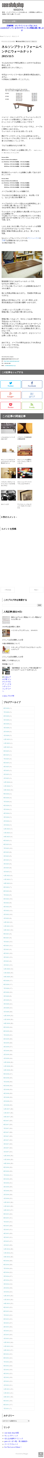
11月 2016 (7, 1159)
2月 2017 (6, 1148)
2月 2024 (6, 821)
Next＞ (36, 590)
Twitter (11, 386)
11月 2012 (7, 1346)
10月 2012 (7, 1350)
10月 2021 (7, 930)
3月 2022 (6, 910)
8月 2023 (6, 844)
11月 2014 (7, 1253)
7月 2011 (6, 1408)
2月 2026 (6, 731)
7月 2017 (6, 1128)
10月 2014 (7, 1257)
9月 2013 (6, 1307)
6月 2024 (6, 805)
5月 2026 (6, 720)
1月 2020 (6, 1011)
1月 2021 (6, 965)
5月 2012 (6, 1369)
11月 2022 (7, 879)
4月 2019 (6, 1046)
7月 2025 (6, 759)
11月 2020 (7, 973)
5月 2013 (6, 1323)
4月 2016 (6, 1187)
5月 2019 (6, 1043)
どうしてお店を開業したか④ (12, 657)
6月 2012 (6, 1366)
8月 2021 (6, 938)
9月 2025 (6, 751)
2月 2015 (6, 1241)
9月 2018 (6, 1074)
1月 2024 (6, 825)
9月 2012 (6, 1354)
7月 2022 (6, 895)
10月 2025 (7, 747)
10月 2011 (7, 1397)
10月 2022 (7, 883)
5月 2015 (6, 1229)
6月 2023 (6, 852)
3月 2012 (6, 1377)
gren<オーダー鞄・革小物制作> (16, 1441)
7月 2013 (6, 1315)
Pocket (10, 407)
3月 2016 (6, 1190)
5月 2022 (6, 903)
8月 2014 (6, 1264)
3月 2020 (6, 1004)
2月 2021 (6, 961)
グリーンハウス (33, 238)
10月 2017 (7, 1117)
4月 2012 (6, 1373)
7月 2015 (6, 1222)
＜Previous (7, 590)
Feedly (32, 407)
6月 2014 (6, 1272)
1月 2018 (6, 1105)
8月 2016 (6, 1171)
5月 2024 (6, 809)
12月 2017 (7, 1109)
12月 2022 (7, 875)
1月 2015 (6, 1245)
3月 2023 (6, 864)
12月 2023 (7, 829)
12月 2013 (7, 1295)
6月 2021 (6, 945)
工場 (3, 240)
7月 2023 (6, 848)
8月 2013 (6, 1311)
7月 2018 (6, 1082)
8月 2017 (6, 1124)
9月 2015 (6, 1214)
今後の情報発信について (11, 643)
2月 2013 (6, 1334)
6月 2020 (6, 992)
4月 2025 (6, 766)
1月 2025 (6, 778)
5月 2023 (6, 856)
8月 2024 (6, 798)
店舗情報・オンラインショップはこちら (22, 25)
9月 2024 (6, 794)
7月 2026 (6, 712)
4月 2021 (6, 953)
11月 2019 (7, 1019)
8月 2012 (6, 1358)
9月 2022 (6, 887)
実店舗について (7, 664)
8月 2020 (6, 984)
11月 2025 (7, 743)
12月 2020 (7, 969)
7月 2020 (6, 988)
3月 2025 (6, 770)
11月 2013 (7, 1299)
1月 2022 (6, 918)
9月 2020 (6, 980)
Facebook (32, 386)
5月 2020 (6, 996)
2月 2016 (6, 1194)
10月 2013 (7, 1303)
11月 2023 (7, 833)
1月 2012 (6, 1385)
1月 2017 (6, 1152)
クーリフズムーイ (11, 1444)
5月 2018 (6, 1089)
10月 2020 (7, 976)
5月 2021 (6, 949)
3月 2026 (6, 727)
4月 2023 (6, 860)
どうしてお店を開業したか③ (12, 640)
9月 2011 (6, 1401)
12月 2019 (7, 1015)
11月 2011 (7, 1393)
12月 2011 (7, 1389)
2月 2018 (6, 1101)
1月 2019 (6, 1058)
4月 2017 (6, 1140)
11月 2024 (7, 786)
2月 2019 (6, 1054)
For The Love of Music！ (13, 1447)
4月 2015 (6, 1233)
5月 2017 (6, 1136)
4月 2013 (6, 1327)
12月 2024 (7, 782)
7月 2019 (6, 1035)
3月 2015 (6, 1237)
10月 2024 (7, 790)
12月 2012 (7, 1342)
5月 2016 (6, 1183)
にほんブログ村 (8, 696)
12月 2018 (7, 1062)
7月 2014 (6, 1268)
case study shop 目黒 (11, 1433)
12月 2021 (7, 922)
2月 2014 (6, 1288)
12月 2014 (7, 1249)
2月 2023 (6, 868)
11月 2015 (7, 1206)
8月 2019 (6, 1031)
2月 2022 (6, 914)
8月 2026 (6, 708)
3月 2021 (6, 957)
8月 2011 (6, 1404)
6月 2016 (6, 1179)
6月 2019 (6, 1039)
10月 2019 (7, 1023)
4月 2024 (6, 813)
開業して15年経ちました (11, 660)
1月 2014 (6, 1292)
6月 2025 (6, 762)
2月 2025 (6, 774)
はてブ (32, 395)
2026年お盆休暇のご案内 (11, 627)
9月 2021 (6, 934)
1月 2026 (6, 735)
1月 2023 (6, 871)
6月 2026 (6, 716)
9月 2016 (6, 1167)
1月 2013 (6, 1338)
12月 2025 (7, 739)
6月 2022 (6, 899)
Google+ (10, 397)
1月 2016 (6, 1198)
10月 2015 (7, 1210)
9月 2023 (6, 840)
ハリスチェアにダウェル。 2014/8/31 (24, 630)
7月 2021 (6, 941)
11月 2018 (7, 1066)
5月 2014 (6, 1276)
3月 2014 (6, 1284)
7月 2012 (6, 1362)
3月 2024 (6, 817)
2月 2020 (6, 1008)
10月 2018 (7, 1070)
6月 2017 (6, 1132)
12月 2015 (7, 1202)
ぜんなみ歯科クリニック (13, 1438)
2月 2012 (6, 1381)
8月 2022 (6, 891)
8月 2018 (6, 1078)
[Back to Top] (40, 1454)
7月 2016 (6, 1175)
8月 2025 (6, 755)
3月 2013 (6, 1331)
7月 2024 (6, 801)
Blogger (25, 1454)
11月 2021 (7, 926)
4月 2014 (6, 1280)
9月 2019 (6, 1027)
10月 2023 (7, 836)
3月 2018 (6, 1097)
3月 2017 (6, 1144)
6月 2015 (6, 1225)
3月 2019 (6, 1050)
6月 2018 (6, 1085)
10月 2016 (7, 1163)
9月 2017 (6, 1120)
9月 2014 (6, 1260)
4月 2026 (6, 724)
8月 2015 (6, 1218)
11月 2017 (7, 1113)
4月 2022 (6, 906)
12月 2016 (7, 1155)
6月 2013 (6, 1319)
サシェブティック (11, 1436)
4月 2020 (6, 1000)
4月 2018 (6, 1093)
